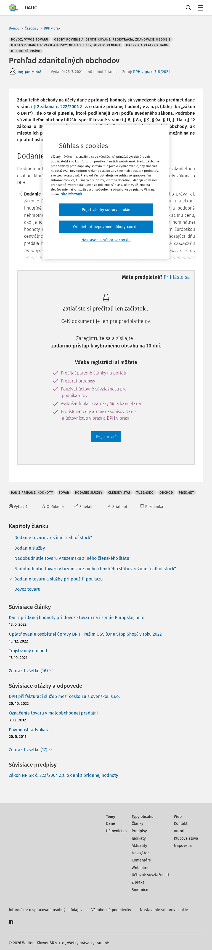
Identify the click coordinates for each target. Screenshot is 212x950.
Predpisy (139, 831)
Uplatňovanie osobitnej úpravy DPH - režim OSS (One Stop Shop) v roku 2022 (85, 634)
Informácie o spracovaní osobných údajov (46, 910)
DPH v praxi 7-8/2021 (151, 71)
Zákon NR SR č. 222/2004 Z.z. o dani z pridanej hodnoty (63, 775)
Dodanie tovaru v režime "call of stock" (53, 537)
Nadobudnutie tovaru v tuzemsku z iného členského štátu (71, 558)
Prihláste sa (177, 277)
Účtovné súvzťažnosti (150, 875)
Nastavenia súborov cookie (106, 239)
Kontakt (180, 823)
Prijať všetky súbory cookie (106, 209)
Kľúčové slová (186, 838)
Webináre (140, 867)
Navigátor (140, 853)
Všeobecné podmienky (111, 910)
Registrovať (106, 436)
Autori (179, 831)
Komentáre (141, 860)
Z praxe (138, 882)
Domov (14, 28)
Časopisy (31, 28)
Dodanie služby (29, 548)
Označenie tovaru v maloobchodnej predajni (53, 713)
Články (137, 823)
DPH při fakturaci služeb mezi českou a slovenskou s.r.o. (64, 696)
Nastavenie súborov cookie (164, 910)
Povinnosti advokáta (29, 729)
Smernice (140, 889)
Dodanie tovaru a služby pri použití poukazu (58, 579)
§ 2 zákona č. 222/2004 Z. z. (61, 106)
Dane (110, 823)
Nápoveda (183, 845)
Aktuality (139, 845)
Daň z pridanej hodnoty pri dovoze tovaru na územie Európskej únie (76, 617)
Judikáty (139, 838)
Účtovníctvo (116, 831)
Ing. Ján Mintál (30, 72)
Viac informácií (71, 194)
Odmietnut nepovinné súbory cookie (106, 226)
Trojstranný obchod (28, 650)
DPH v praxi (52, 28)
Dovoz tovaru (27, 589)
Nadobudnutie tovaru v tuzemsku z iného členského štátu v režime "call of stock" (95, 568)
